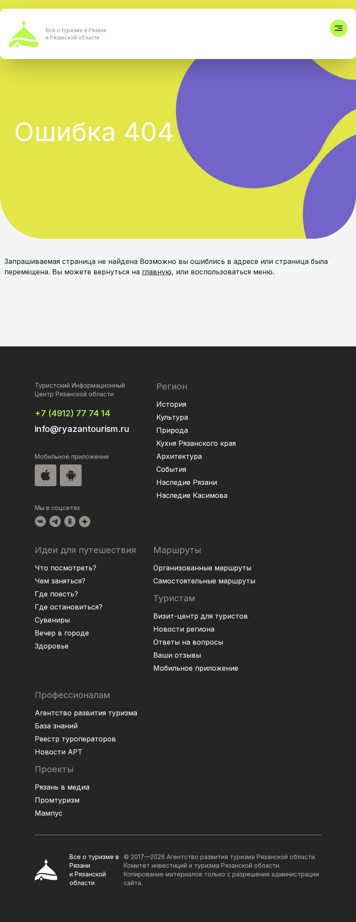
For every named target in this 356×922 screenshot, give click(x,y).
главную (156, 271)
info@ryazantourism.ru (82, 429)
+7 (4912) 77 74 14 (72, 413)
